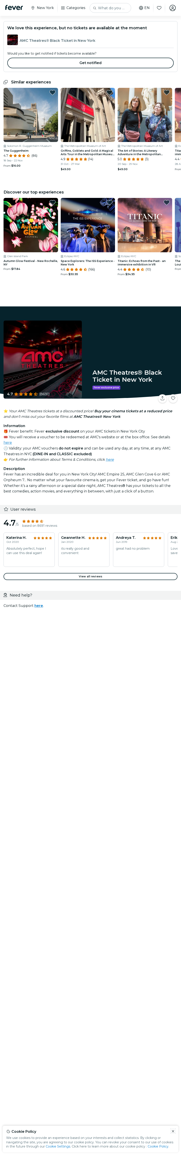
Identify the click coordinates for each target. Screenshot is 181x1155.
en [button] (147, 8)
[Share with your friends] (162, 398)
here (8, 442)
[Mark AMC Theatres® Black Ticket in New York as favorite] (173, 398)
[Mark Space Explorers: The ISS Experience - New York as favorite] (109, 202)
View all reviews (90, 576)
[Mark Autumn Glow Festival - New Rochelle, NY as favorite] (52, 202)
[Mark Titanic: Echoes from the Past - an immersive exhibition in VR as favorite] (167, 202)
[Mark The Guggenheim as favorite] (52, 92)
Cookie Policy (158, 1146)
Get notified (90, 63)
